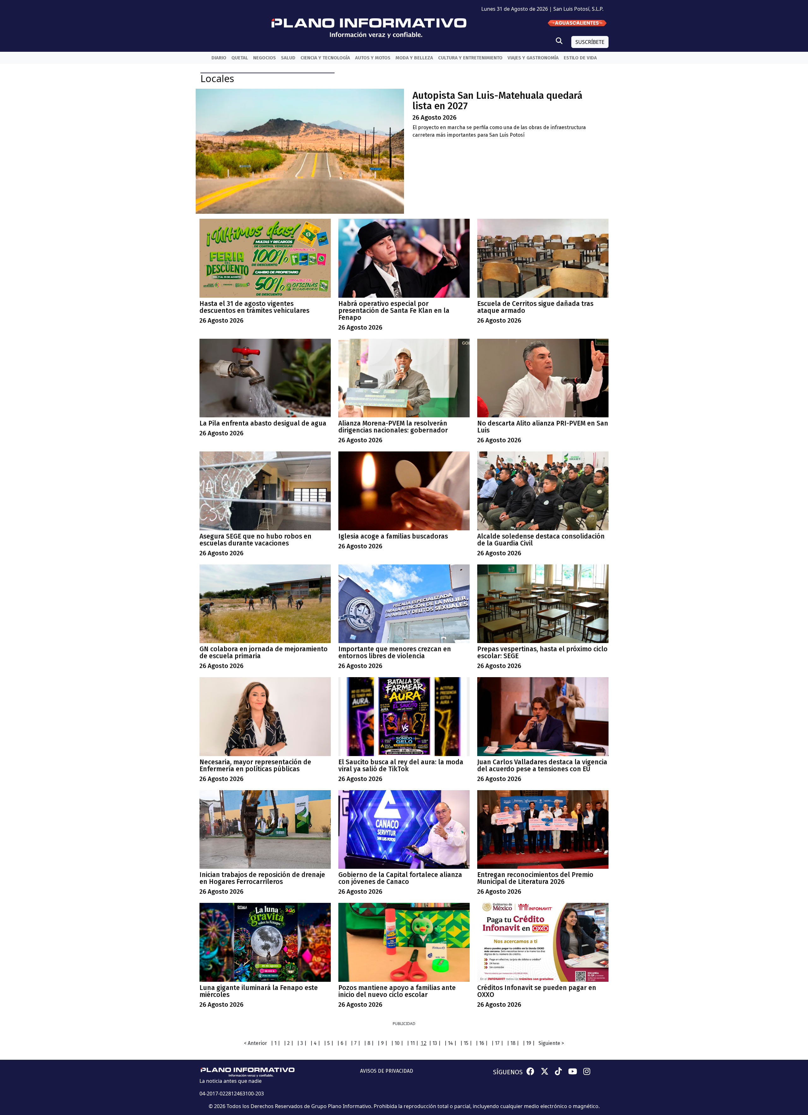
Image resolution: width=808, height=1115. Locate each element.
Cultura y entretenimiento (470, 58)
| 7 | (355, 1043)
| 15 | (466, 1043)
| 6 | (342, 1043)
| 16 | (482, 1043)
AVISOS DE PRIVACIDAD (386, 1071)
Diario (218, 58)
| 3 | (301, 1043)
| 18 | (513, 1043)
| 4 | (315, 1043)
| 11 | (412, 1043)
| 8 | (369, 1043)
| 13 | (435, 1043)
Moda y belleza (414, 58)
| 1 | (275, 1043)
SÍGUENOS (508, 1072)
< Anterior (255, 1043)
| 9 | (382, 1043)
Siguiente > (551, 1043)
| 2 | (288, 1043)
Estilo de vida (580, 58)
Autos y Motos (372, 58)
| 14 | (450, 1043)
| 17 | (497, 1043)
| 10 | (397, 1043)
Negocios (264, 58)
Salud (288, 58)
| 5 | (328, 1043)
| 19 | (529, 1043)
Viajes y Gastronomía (533, 58)
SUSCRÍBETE (589, 42)
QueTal (239, 58)
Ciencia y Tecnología (325, 58)
